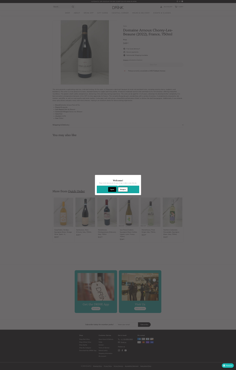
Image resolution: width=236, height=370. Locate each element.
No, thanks (118, 196)
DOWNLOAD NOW (118, 190)
